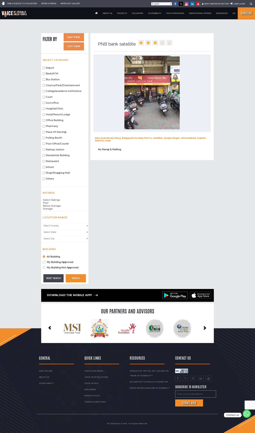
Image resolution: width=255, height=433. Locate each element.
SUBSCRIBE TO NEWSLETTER (190, 387)
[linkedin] (192, 4)
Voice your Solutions (96, 377)
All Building (53, 256)
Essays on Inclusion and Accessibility (150, 388)
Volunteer (137, 13)
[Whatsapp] (247, 415)
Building (49, 249)
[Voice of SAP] (14, 14)
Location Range (55, 217)
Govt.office (52, 102)
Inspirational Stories (200, 13)
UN (234, 13)
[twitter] (181, 4)
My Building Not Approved (63, 267)
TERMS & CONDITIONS (95, 402)
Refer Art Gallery (70, 3)
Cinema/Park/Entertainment (63, 85)
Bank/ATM (52, 73)
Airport (50, 67)
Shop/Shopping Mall (58, 172)
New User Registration (216, 4)
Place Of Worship (56, 132)
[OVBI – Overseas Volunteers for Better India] (127, 328)
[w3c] (181, 370)
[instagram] (186, 4)
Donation (246, 13)
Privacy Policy (92, 396)
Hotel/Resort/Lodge (58, 114)
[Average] (65, 208)
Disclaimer (90, 389)
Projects (122, 13)
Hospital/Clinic (54, 108)
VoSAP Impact (46, 383)
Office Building (54, 120)
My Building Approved (60, 262)
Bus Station (53, 79)
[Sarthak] (183, 328)
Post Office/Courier (57, 143)
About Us (107, 13)
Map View (73, 37)
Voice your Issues (93, 371)
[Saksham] (100, 328)
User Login (239, 4)
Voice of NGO (91, 383)
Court (49, 97)
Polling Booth (54, 137)
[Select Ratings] (65, 200)
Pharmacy (52, 126)
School (50, 167)
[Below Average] (65, 205)
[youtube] (198, 4)
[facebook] (175, 4)
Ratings (49, 192)
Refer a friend (48, 3)
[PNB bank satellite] (152, 92)
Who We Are (45, 371)
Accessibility (154, 13)
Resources (222, 13)
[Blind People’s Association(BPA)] (155, 328)
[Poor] (65, 202)
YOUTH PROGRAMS (175, 13)
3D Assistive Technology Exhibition (149, 382)
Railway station (55, 149)
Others (50, 178)
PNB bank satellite (117, 44)
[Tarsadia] (72, 328)
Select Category (56, 60)
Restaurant (52, 161)
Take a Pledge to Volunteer (22, 3)
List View (73, 46)
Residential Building (58, 155)
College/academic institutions (64, 91)
